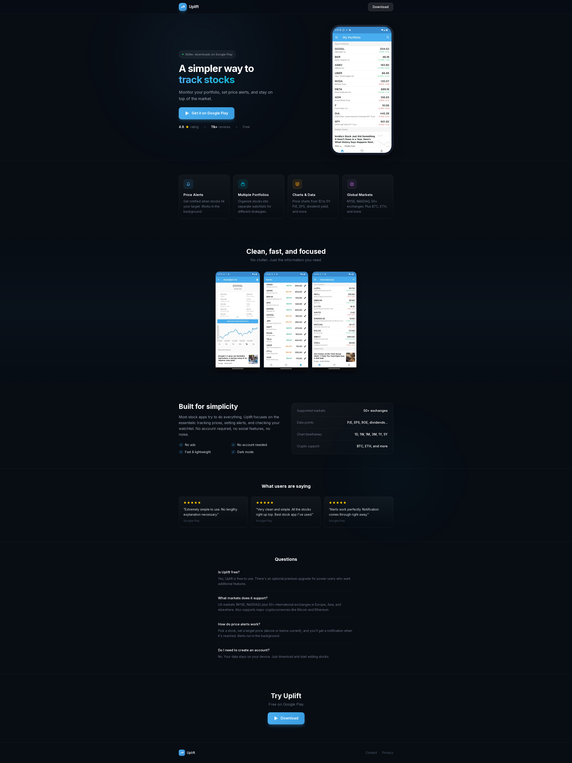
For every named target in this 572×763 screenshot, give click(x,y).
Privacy (387, 753)
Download (381, 7)
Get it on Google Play (210, 113)
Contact (371, 753)
